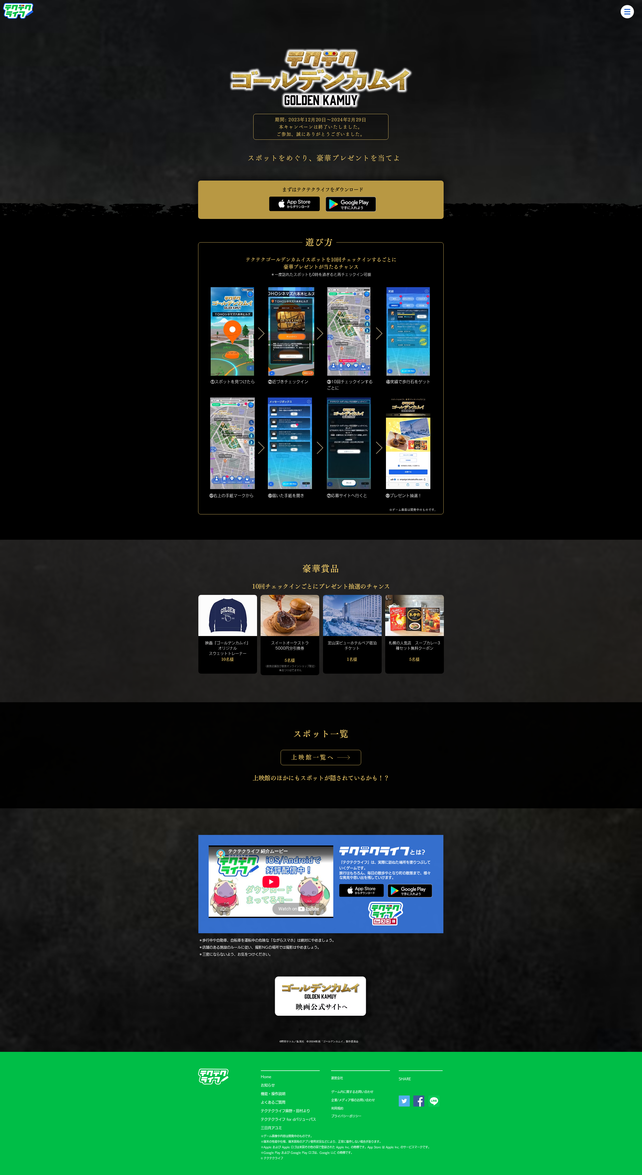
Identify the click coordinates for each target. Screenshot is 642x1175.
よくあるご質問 (273, 1102)
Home (266, 1076)
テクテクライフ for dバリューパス (288, 1119)
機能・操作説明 (273, 1093)
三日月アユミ (271, 1128)
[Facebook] (418, 1101)
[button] (627, 11)
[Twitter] (404, 1101)
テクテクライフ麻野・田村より (285, 1111)
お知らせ (268, 1085)
